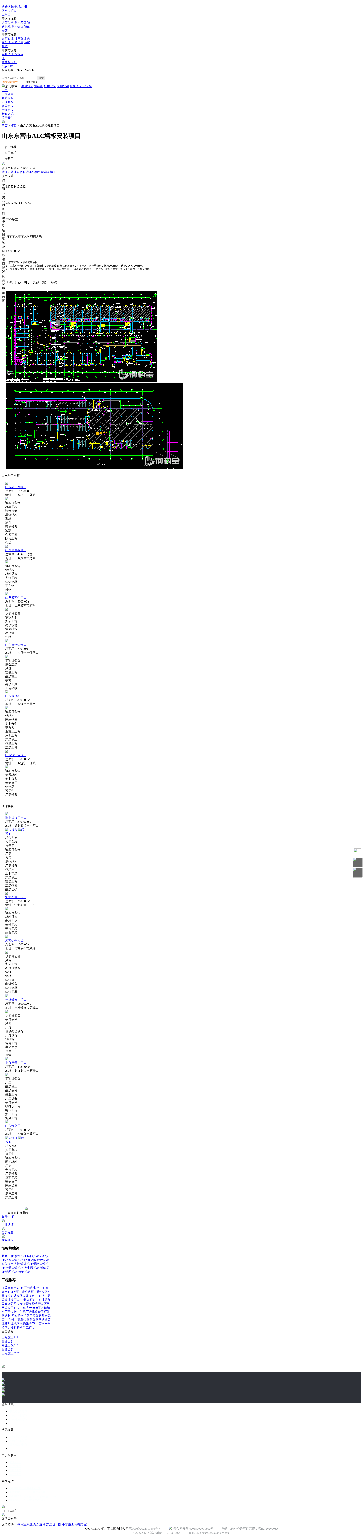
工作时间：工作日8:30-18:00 (27, 1492)
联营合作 (8, 106)
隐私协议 (15, 1470)
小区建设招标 (14, 1260)
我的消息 (17, 42)
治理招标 (11, 1271)
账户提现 (17, 26)
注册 (11, 1216)
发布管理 (8, 38)
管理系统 (8, 102)
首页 (5, 90)
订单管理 (20, 38)
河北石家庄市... (15, 897)
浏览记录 (8, 22)
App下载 (7, 66)
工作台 (6, 14)
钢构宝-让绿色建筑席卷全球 (27, 1500)
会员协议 (15, 1474)
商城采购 (8, 98)
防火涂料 (85, 86)
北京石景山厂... (15, 1062)
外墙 (41, 172)
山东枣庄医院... (15, 487)
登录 (5, 1216)
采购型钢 (63, 86)
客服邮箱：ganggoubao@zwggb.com (32, 1496)
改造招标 (20, 1256)
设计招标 (43, 1260)
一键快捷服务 (30, 82)
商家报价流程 (18, 1419)
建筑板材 (20, 172)
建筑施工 (50, 172)
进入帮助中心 (18, 1444)
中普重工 (68, 1524)
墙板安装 (8, 172)
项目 (14, 125)
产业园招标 (31, 1267)
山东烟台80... (14, 696)
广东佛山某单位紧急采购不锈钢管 (28, 1319)
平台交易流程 (18, 1411)
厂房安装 (50, 86)
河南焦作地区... (15, 940)
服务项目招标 (11, 1263)
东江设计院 (53, 1524)
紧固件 (74, 86)
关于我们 (8, 117)
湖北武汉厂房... (15, 817)
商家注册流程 (18, 1415)
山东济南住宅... (15, 597)
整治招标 (24, 1271)
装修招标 (8, 1256)
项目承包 (27, 86)
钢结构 (38, 86)
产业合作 (8, 110)
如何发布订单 (18, 1436)
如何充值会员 (18, 1440)
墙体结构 (32, 172)
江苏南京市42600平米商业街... (22, 1288)
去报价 (12, 829)
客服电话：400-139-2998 (25, 1488)
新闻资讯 (8, 114)
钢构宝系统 (25, 1524)
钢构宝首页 (9, 10)
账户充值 (20, 22)
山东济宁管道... (15, 755)
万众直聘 (39, 1524)
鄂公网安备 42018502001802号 (192, 1528)
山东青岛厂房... (15, 1125)
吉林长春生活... (15, 999)
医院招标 (33, 1256)
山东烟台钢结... (15, 550)
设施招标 (26, 1263)
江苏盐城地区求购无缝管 (18, 1323)
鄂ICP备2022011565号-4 (145, 1528)
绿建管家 (81, 1524)
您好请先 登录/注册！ (16, 6)
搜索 (41, 77)
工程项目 (8, 94)
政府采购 (30, 1260)
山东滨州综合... (15, 644)
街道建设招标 (14, 1267)
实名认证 (8, 54)
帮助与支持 (9, 62)
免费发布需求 (10, 82)
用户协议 (15, 1466)
